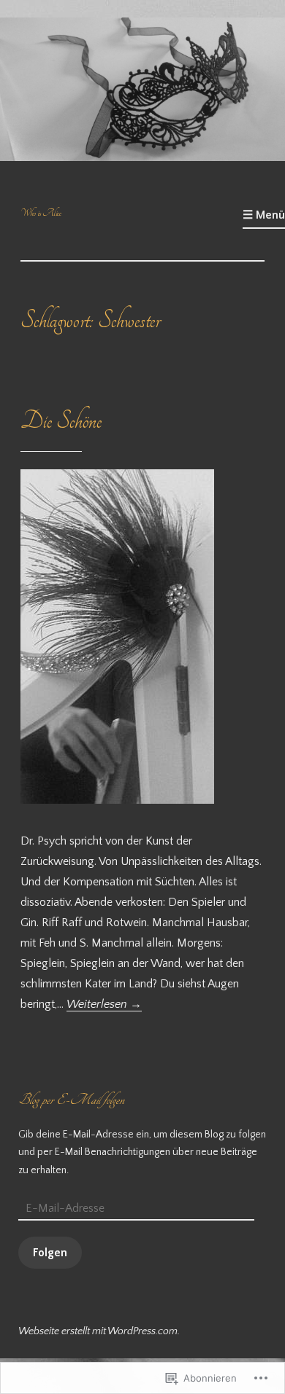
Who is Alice (40, 213)
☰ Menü (264, 215)
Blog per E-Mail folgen (71, 1099)
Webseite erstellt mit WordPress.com (98, 1331)
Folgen (50, 1252)
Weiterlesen (104, 1004)
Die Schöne (61, 420)
